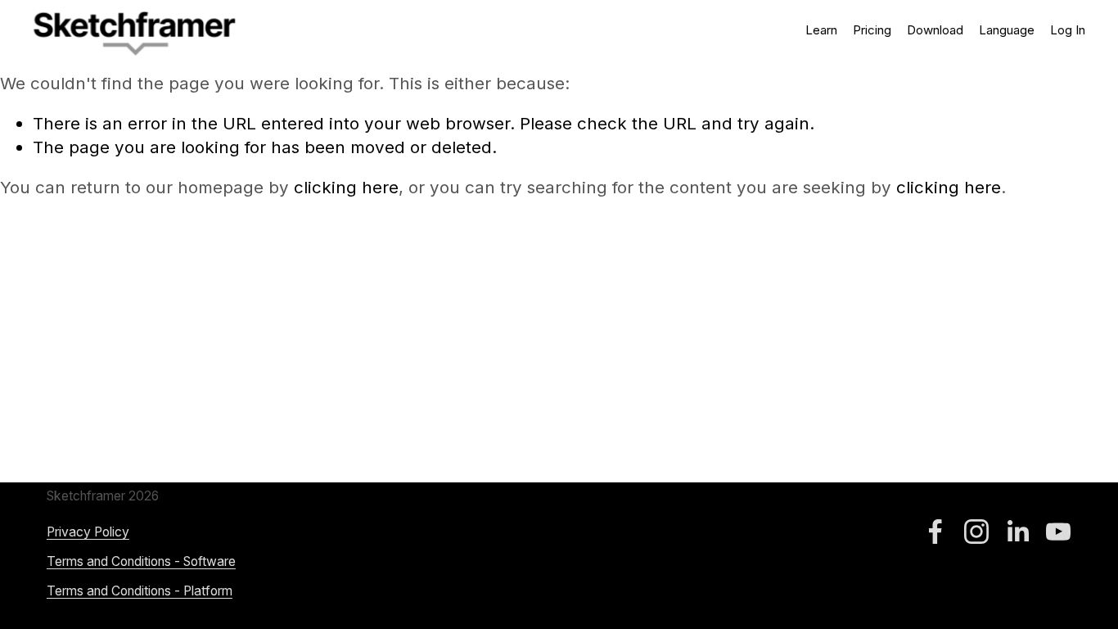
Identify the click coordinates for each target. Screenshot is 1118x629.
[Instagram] (976, 531)
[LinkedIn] (1017, 531)
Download (935, 30)
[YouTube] (1058, 531)
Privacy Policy (88, 532)
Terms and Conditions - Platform (139, 591)
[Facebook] (935, 531)
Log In (1067, 30)
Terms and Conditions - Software (141, 561)
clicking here (346, 187)
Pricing (872, 30)
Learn (821, 30)
